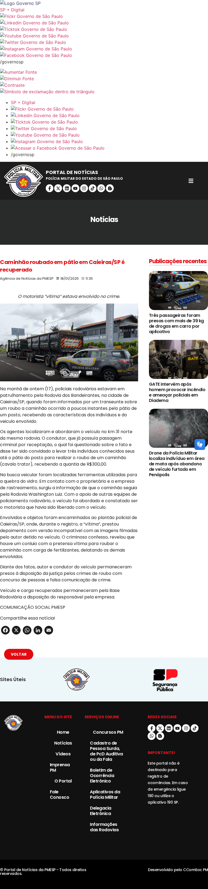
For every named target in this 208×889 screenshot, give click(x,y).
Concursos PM (108, 732)
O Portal (63, 781)
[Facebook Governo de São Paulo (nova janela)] (104, 55)
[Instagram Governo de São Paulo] (104, 49)
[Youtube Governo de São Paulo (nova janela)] (104, 36)
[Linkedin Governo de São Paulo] (109, 115)
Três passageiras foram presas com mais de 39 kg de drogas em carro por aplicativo (176, 323)
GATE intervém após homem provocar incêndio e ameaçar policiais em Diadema (177, 392)
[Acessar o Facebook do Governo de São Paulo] (109, 148)
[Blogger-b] (110, 188)
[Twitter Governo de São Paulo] (109, 128)
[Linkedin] (67, 188)
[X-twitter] (58, 188)
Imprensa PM (60, 767)
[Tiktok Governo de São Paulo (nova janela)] (104, 29)
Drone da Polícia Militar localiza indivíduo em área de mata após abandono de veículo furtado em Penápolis (176, 464)
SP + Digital (12, 9)
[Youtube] (75, 188)
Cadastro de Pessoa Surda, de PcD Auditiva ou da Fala (106, 751)
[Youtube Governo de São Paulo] (109, 135)
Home (63, 732)
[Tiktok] (93, 188)
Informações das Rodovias (104, 827)
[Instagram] (84, 188)
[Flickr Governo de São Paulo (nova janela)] (104, 16)
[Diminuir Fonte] (104, 78)
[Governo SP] (104, 3)
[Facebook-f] (50, 188)
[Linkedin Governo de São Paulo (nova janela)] (104, 23)
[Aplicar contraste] (104, 85)
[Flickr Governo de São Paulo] (109, 109)
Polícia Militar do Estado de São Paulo (84, 178)
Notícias (63, 743)
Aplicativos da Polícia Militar (105, 794)
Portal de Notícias (72, 172)
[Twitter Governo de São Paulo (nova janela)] (104, 42)
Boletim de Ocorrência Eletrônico (102, 775)
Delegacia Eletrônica (100, 811)
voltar (19, 654)
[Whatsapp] (101, 188)
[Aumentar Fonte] (104, 72)
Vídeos (63, 754)
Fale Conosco (59, 794)
